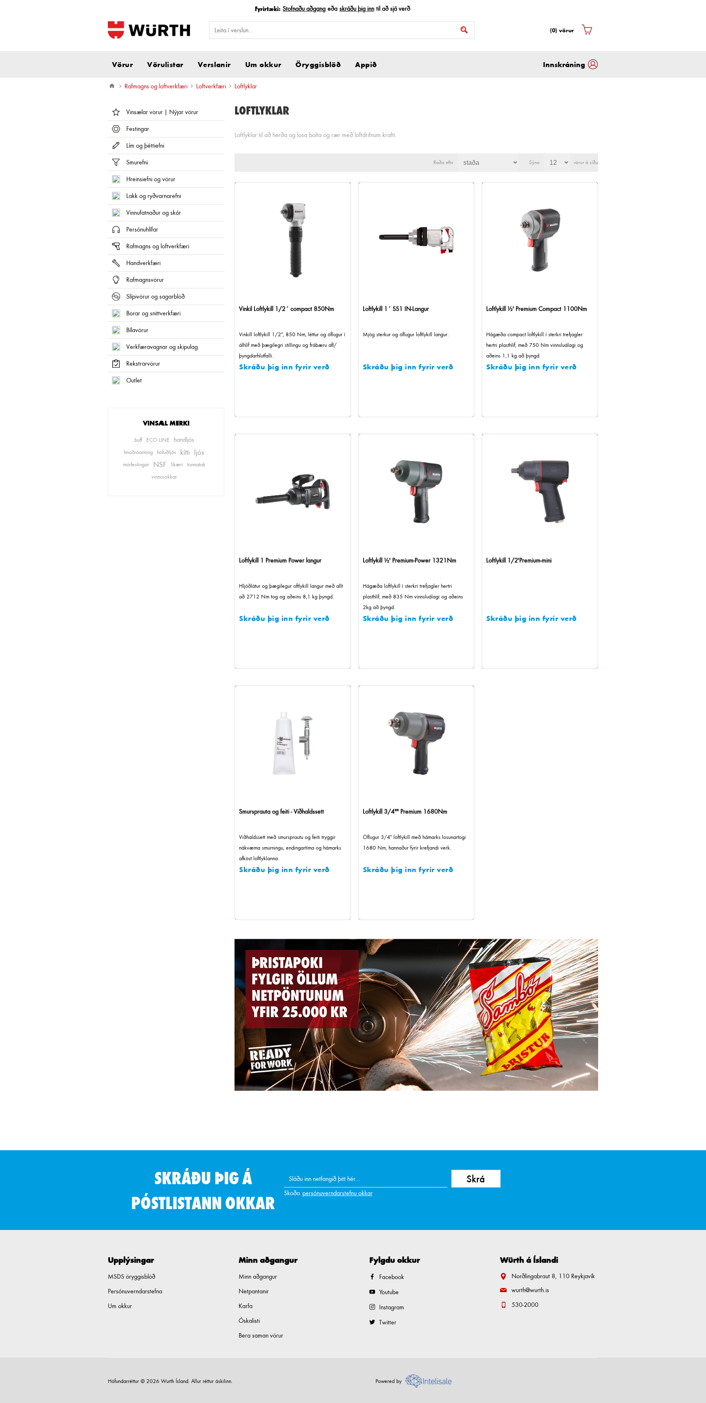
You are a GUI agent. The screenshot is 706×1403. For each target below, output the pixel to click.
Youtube (389, 1292)
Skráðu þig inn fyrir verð (284, 366)
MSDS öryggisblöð (131, 1276)
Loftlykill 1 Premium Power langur (280, 560)
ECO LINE (158, 439)
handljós (184, 439)
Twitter (387, 1322)
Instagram (391, 1307)
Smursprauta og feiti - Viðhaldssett (281, 811)
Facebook (391, 1277)
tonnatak (196, 464)
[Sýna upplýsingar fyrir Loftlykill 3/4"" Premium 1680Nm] (416, 743)
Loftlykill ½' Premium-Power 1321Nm (409, 560)
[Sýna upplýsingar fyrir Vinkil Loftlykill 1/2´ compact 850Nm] (293, 240)
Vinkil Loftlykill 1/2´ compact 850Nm (286, 309)
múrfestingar (136, 464)
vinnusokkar (164, 476)
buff (138, 439)
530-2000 (525, 1305)
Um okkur (120, 1306)
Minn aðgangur (258, 1276)
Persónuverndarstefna (135, 1291)
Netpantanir (254, 1291)
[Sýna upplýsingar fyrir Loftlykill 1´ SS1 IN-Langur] (416, 240)
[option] (416, 1014)
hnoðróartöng (138, 452)
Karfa (245, 1306)
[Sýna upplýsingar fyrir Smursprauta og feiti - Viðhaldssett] (293, 743)
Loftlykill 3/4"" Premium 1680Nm (405, 811)
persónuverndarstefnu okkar (337, 1193)
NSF (159, 464)
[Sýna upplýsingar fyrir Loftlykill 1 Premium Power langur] (293, 492)
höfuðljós (166, 451)
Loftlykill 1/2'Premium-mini (519, 560)
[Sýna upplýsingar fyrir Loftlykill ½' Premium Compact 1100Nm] (540, 240)
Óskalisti (249, 1320)
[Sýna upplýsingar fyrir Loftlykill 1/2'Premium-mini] (540, 492)
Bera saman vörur (261, 1335)
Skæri (176, 464)
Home (112, 85)
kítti (185, 451)
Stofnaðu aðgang (304, 8)
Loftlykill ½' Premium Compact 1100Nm (536, 309)
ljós (199, 451)
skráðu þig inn (357, 8)
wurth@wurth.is (530, 1290)
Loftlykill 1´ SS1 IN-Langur (396, 309)
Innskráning (564, 64)
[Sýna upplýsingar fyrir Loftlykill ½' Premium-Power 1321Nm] (416, 492)
